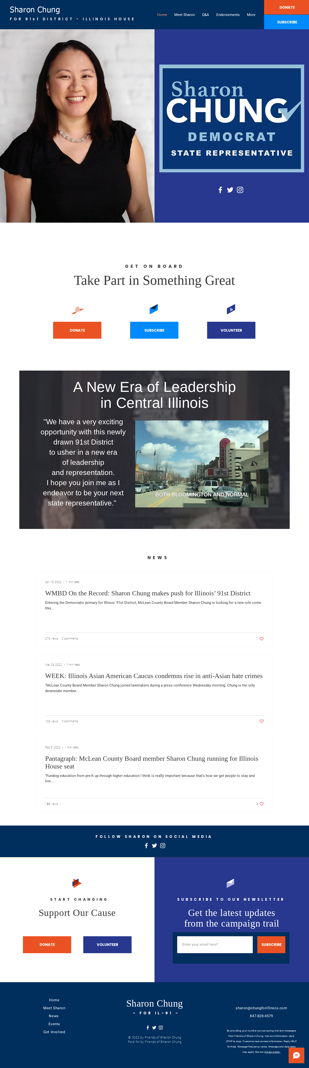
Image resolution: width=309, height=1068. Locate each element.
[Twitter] (230, 190)
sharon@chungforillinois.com (261, 1008)
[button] (262, 502)
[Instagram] (240, 190)
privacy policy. (272, 1052)
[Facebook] (220, 190)
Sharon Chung (35, 10)
